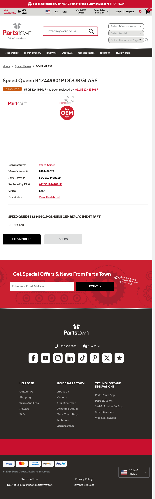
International (65, 425)
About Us (63, 391)
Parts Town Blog (67, 414)
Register (130, 11)
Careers (62, 397)
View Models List (49, 197)
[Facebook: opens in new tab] (33, 358)
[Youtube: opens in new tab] (45, 358)
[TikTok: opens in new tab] (82, 358)
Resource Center (86, 53)
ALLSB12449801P (86, 89)
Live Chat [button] (94, 346)
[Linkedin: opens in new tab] (70, 358)
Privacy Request (84, 484)
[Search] (147, 40)
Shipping (25, 397)
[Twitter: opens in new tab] (107, 358)
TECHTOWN (105, 53)
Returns (24, 408)
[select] (134, 472)
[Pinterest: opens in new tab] (94, 358)
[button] (70, 99)
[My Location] (140, 12)
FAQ (22, 414)
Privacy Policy (84, 479)
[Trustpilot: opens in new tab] (119, 358)
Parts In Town (103, 400)
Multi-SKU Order (80, 11)
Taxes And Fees (29, 402)
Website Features (105, 417)
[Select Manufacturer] (126, 26)
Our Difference (66, 402)
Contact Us (26, 391)
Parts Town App (105, 394)
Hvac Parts (51, 53)
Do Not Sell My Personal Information (30, 484)
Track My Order (123, 53)
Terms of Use (30, 479)
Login (119, 11)
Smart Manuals (104, 412)
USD (64, 11)
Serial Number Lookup (109, 406)
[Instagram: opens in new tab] (58, 358)
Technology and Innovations (108, 385)
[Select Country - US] (48, 12)
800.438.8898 (10, 13)
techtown (63, 419)
